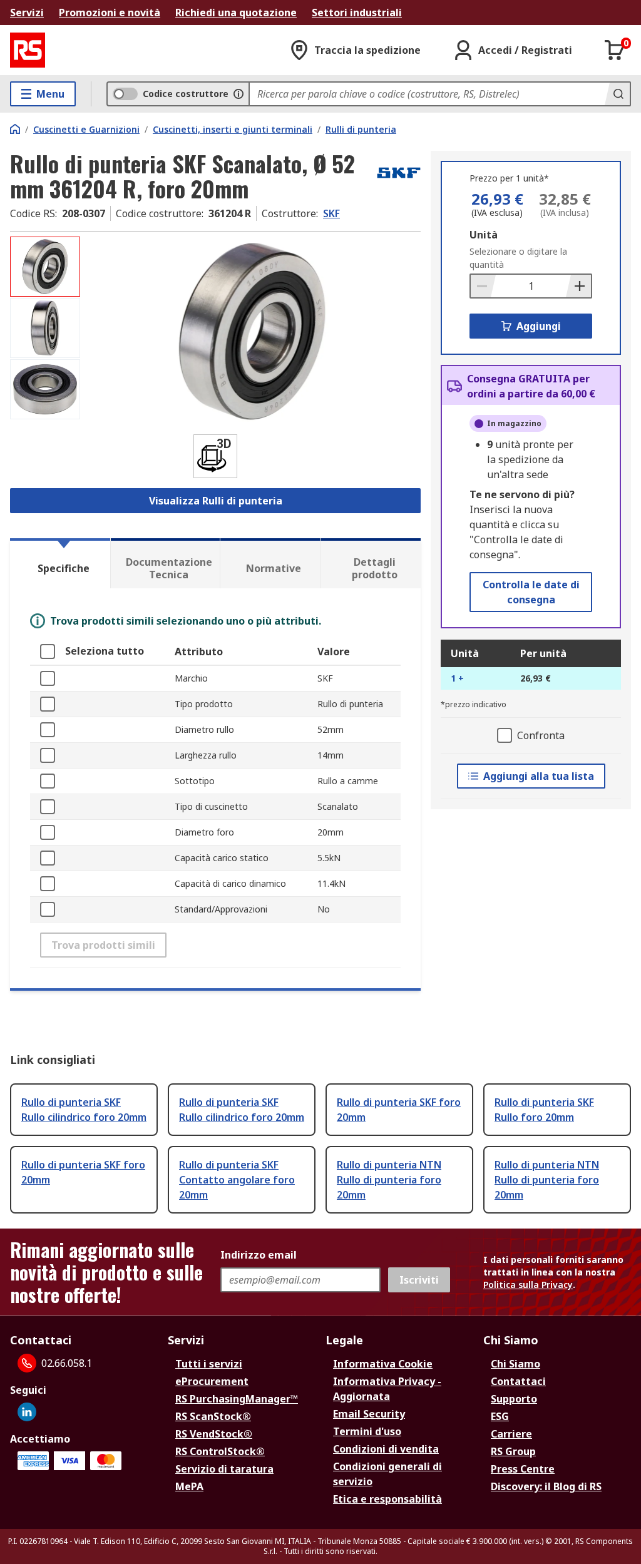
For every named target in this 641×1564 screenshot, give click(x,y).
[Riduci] (483, 286)
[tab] (60, 563)
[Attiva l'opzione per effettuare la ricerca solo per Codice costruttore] (238, 94)
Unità (483, 235)
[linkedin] (27, 1412)
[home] (15, 129)
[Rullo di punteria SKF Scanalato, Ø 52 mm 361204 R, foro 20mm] (252, 331)
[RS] (27, 50)
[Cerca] (617, 94)
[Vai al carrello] (614, 50)
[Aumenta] (578, 286)
